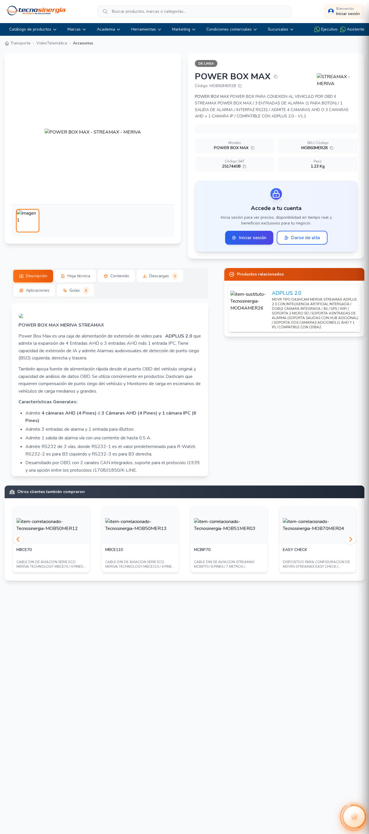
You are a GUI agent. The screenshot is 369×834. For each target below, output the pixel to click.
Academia (106, 29)
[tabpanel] (110, 389)
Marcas (74, 29)
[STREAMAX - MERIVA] (337, 80)
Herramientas (143, 29)
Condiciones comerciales (229, 29)
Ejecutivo (329, 29)
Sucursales (278, 29)
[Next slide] (350, 539)
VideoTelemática (51, 43)
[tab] (33, 276)
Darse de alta (305, 238)
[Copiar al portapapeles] (275, 77)
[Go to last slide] (18, 539)
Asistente (355, 29)
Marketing (181, 29)
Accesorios (83, 43)
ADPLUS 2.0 (287, 293)
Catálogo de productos (30, 29)
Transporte (20, 43)
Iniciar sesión (252, 238)
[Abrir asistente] (354, 816)
